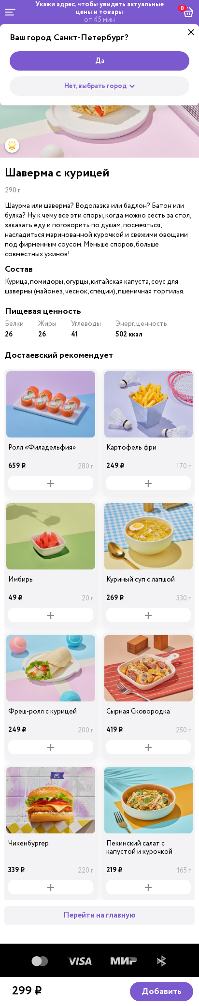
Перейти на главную (99, 915)
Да (99, 61)
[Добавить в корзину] (50, 483)
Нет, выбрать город (95, 86)
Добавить (162, 991)
